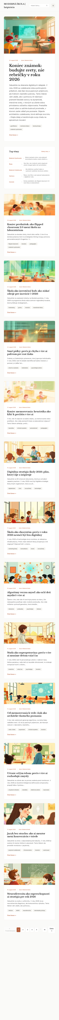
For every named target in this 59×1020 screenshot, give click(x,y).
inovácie (11, 182)
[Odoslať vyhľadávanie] (46, 5)
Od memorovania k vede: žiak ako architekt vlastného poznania (27, 714)
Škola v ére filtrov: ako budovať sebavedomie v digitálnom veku (37, 176)
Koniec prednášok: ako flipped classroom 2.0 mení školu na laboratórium (36, 181)
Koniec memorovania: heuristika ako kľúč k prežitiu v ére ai (29, 413)
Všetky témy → (45, 151)
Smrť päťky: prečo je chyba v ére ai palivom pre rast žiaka (27, 353)
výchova (11, 176)
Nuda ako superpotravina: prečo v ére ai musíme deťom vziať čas (29, 654)
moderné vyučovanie (15, 158)
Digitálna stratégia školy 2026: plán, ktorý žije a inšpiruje (28, 473)
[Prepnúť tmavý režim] (53, 6)
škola (10, 164)
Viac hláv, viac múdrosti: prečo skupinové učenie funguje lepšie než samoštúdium (35, 164)
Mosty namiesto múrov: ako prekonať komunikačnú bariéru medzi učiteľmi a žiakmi (36, 158)
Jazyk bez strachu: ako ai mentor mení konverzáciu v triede (26, 835)
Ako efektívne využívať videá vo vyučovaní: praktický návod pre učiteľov (37, 170)
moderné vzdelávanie (15, 170)
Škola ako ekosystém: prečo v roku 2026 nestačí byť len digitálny (27, 533)
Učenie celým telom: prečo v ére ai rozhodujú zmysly (27, 775)
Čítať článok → (13, 135)
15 (44, 929)
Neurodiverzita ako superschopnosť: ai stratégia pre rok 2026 (28, 895)
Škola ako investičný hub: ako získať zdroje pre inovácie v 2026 (28, 292)
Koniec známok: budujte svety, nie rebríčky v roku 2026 (26, 72)
